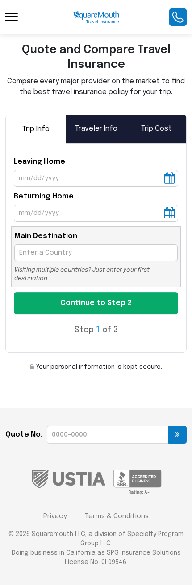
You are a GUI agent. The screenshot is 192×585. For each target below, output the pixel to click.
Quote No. (23, 434)
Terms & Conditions (117, 516)
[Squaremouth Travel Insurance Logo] (96, 17)
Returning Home (44, 196)
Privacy (55, 516)
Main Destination (45, 236)
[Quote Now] (177, 435)
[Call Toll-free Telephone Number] (178, 17)
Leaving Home (39, 161)
